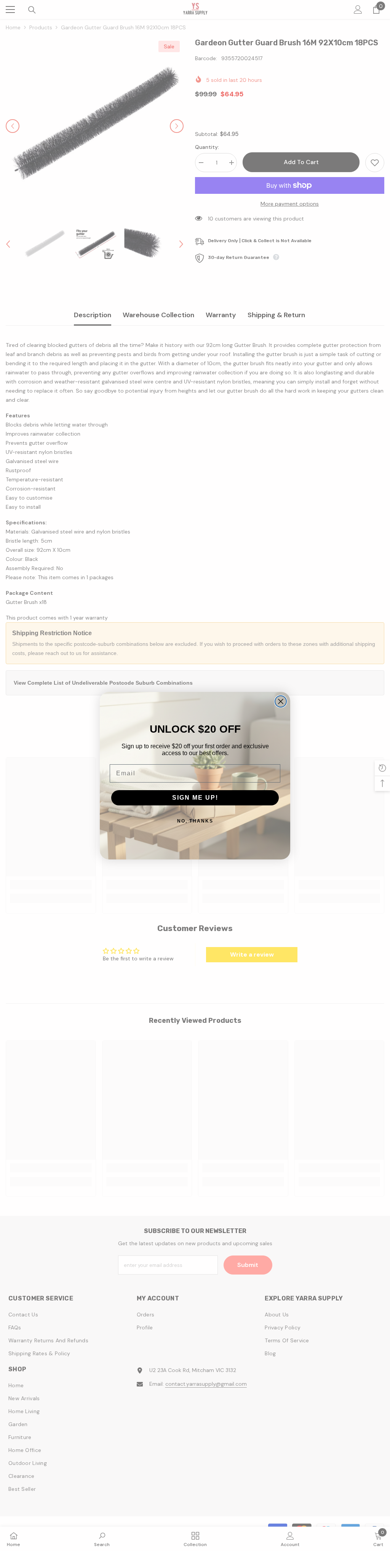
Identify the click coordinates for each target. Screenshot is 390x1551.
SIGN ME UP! (195, 797)
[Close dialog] (280, 701)
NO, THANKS (195, 821)
